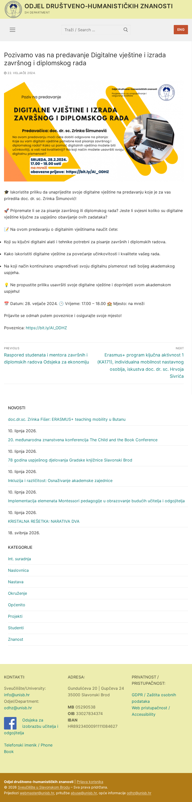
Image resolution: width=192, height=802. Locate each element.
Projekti (15, 616)
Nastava (16, 581)
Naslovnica (18, 570)
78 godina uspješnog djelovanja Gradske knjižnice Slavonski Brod (70, 460)
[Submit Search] (126, 29)
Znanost (15, 639)
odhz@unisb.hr (18, 707)
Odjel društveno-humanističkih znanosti (98, 6)
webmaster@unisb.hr (37, 793)
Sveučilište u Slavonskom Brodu (44, 787)
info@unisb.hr (17, 694)
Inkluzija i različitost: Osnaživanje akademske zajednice (60, 480)
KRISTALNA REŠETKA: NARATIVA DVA (44, 521)
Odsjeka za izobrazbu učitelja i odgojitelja (31, 727)
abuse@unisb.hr (84, 793)
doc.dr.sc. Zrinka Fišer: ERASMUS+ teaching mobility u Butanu (67, 419)
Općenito (16, 604)
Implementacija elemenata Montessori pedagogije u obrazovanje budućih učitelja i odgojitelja (96, 500)
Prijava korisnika (90, 782)
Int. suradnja (19, 558)
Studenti (16, 627)
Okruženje (17, 593)
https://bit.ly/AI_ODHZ (46, 327)
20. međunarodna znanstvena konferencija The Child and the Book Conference (83, 439)
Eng (181, 30)
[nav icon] (12, 29)
